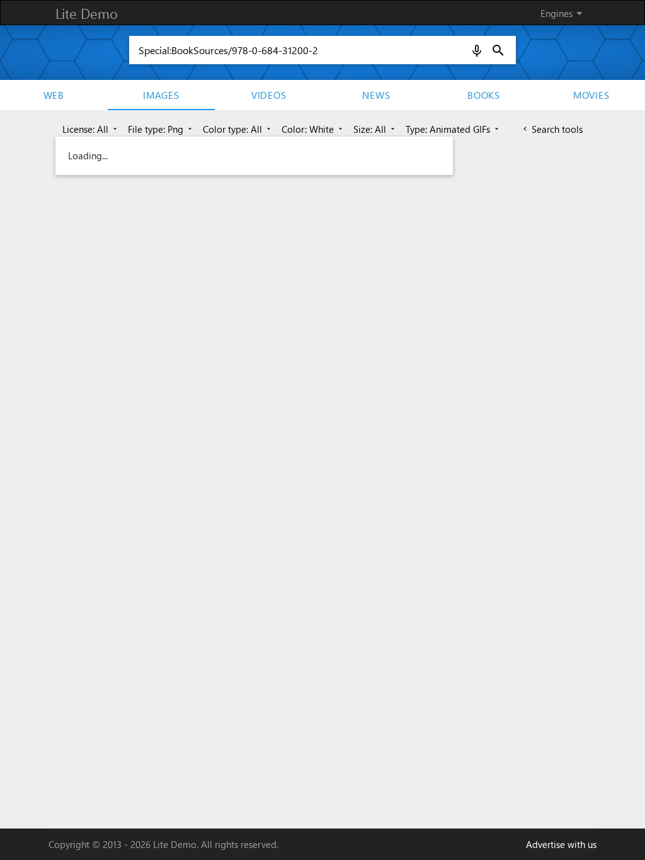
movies (591, 95)
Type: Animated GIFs (453, 129)
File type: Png (161, 129)
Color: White (313, 129)
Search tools (552, 129)
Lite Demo (86, 13)
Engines (563, 13)
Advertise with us (561, 844)
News (376, 95)
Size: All (375, 129)
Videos (269, 95)
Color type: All (238, 129)
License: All (90, 129)
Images (161, 95)
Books (483, 95)
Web (53, 95)
